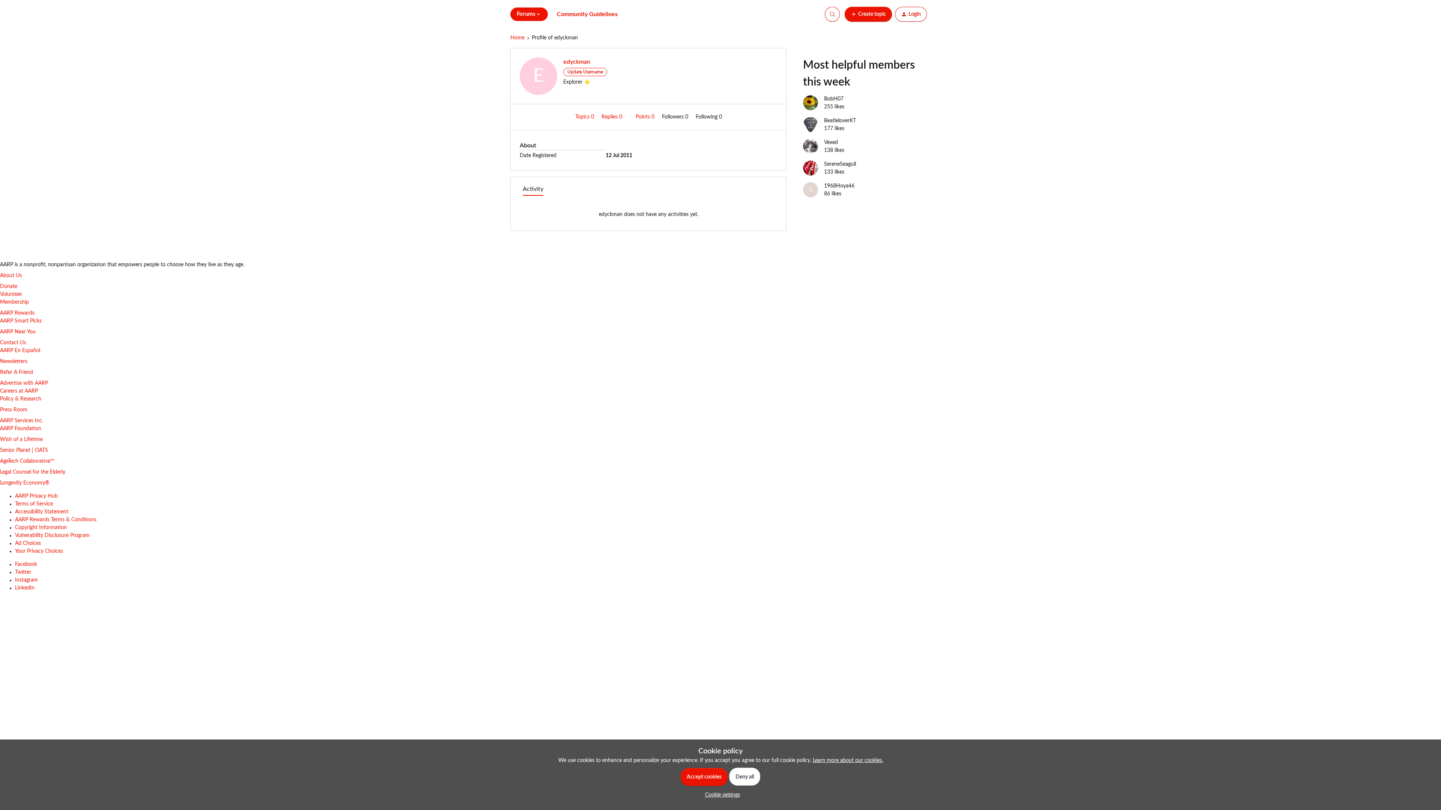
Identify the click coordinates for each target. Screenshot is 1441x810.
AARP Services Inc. (21, 420)
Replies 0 (613, 117)
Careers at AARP (19, 391)
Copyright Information (41, 527)
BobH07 (834, 99)
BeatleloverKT (840, 120)
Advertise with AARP (24, 383)
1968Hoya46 (839, 186)
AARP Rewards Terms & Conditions (55, 519)
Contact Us (13, 342)
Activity (533, 189)
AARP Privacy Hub (36, 496)
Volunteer (11, 294)
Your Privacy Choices (39, 551)
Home (517, 37)
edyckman (576, 62)
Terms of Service (34, 504)
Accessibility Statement (41, 511)
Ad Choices (28, 543)
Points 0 (646, 117)
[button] (868, 14)
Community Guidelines (587, 14)
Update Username (585, 72)
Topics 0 (585, 117)
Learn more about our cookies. (848, 760)
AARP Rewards (17, 313)
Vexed (831, 142)
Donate (8, 286)
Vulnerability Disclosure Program (52, 535)
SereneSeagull (840, 164)
